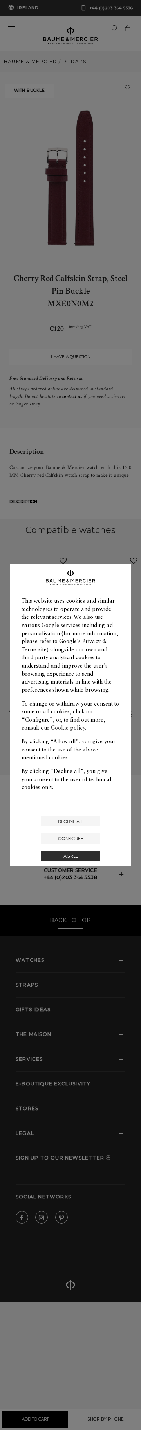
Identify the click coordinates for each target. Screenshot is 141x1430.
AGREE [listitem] (70, 856)
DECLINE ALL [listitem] (70, 821)
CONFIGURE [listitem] (70, 838)
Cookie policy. (68, 727)
